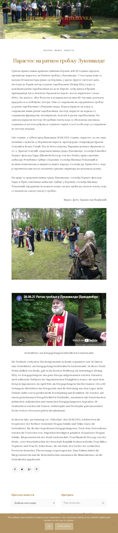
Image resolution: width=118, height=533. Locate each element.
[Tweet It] (22, 469)
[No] (114, 523)
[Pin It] (36, 469)
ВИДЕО (58, 50)
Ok (49, 526)
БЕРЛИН (48, 50)
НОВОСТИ (69, 50)
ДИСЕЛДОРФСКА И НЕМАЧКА (59, 18)
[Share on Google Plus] (29, 469)
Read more (64, 526)
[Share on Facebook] (15, 469)
